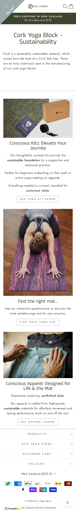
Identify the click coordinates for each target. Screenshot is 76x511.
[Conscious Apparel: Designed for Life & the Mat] (38, 355)
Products (37, 434)
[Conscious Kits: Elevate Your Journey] (38, 118)
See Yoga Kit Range (38, 199)
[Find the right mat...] (38, 252)
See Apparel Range (38, 422)
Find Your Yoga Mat (38, 322)
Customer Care (37, 454)
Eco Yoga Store (37, 444)
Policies (37, 464)
